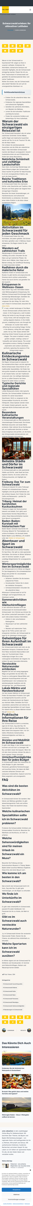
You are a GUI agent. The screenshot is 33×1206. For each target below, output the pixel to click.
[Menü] (30, 10)
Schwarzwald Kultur (9, 991)
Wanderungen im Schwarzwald (12, 1009)
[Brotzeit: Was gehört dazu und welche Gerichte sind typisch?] (16, 1081)
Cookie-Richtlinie (7, 1203)
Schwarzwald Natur (9, 995)
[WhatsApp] (20, 51)
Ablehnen (16, 1194)
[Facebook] (5, 46)
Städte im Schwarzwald (17, 538)
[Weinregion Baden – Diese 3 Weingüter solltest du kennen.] (16, 1104)
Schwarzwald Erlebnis (10, 987)
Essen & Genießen (20, 30)
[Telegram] (13, 51)
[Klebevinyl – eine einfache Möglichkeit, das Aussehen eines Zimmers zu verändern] (5, 1167)
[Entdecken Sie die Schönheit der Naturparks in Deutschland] (16, 1058)
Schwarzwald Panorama (10, 998)
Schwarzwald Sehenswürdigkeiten (13, 1006)
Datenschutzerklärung (18, 1203)
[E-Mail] (5, 51)
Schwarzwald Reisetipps (11, 1002)
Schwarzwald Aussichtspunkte (12, 984)
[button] (30, 1170)
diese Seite (5, 306)
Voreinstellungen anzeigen (16, 1199)
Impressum (27, 1203)
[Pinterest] (20, 46)
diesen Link (11, 712)
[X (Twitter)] (13, 46)
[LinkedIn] (27, 46)
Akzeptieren (16, 1189)
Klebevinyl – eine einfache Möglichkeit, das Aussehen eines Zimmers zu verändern (20, 1165)
